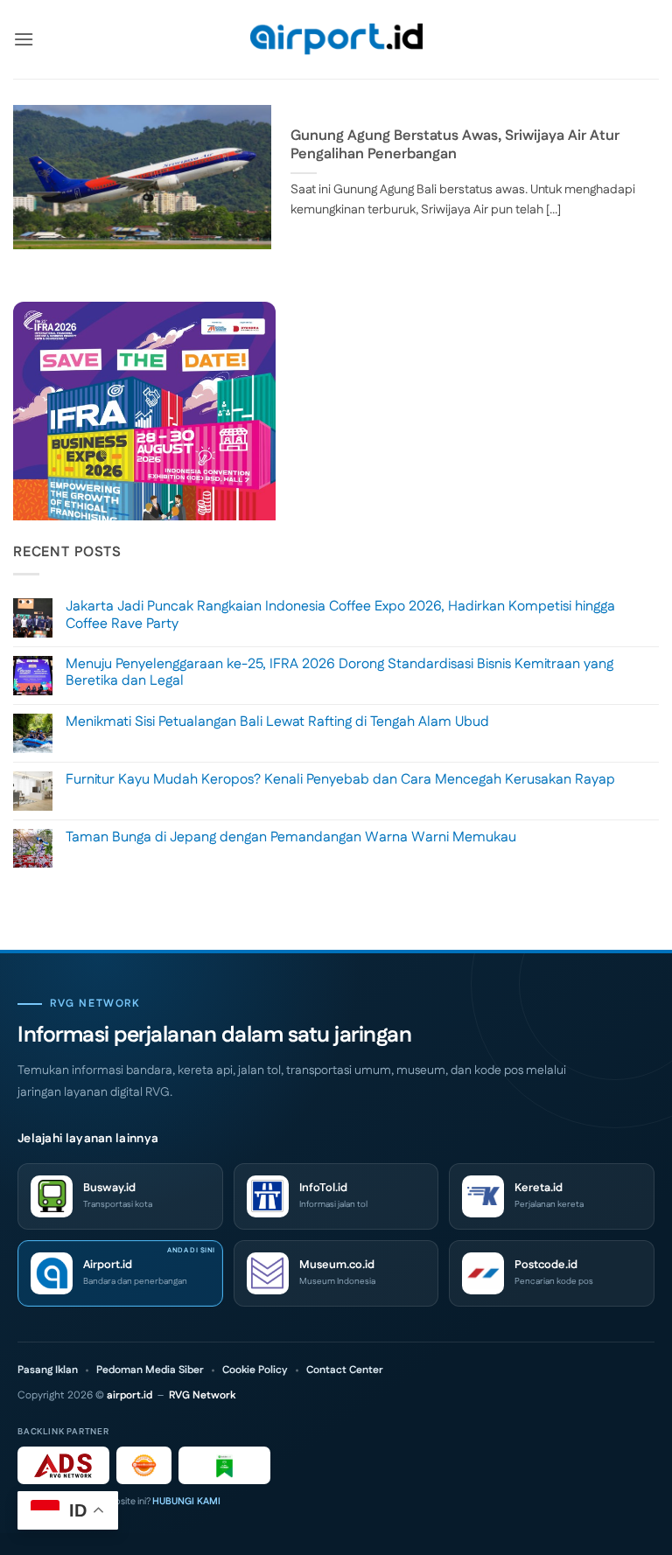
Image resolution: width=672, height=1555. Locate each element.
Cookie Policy (255, 1370)
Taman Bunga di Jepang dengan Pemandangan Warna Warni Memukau (291, 837)
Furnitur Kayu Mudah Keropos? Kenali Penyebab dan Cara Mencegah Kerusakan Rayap (340, 779)
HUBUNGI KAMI (186, 1502)
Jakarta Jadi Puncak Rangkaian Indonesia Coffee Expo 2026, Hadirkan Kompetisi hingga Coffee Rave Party (340, 614)
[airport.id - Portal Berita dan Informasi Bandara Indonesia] (336, 39)
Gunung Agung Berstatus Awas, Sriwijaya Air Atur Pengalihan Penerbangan (455, 145)
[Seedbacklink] (144, 1465)
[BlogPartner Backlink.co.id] (224, 1465)
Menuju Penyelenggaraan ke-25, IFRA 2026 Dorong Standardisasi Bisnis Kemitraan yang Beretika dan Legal (339, 672)
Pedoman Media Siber (150, 1370)
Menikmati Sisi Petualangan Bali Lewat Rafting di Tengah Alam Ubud (277, 722)
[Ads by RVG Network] (63, 1465)
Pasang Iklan (48, 1370)
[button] (23, 38)
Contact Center (344, 1370)
